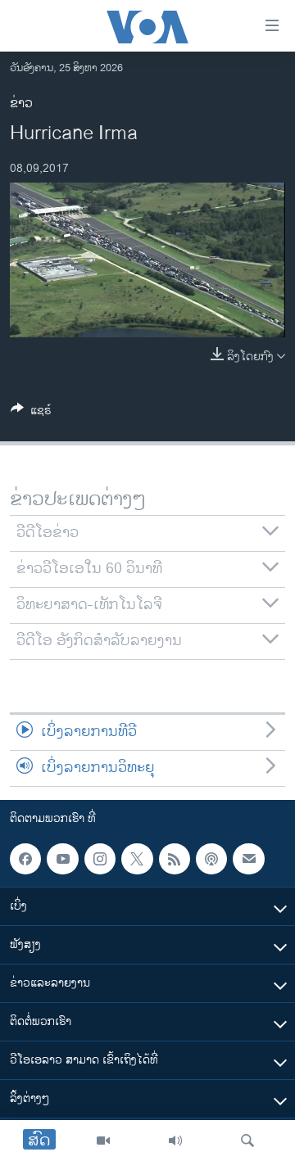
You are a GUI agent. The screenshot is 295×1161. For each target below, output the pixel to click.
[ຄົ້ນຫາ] (247, 1140)
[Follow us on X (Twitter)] (136, 858)
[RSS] (174, 858)
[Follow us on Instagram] (100, 858)
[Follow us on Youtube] (62, 858)
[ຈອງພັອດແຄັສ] (248, 858)
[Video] (103, 1140)
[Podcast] (211, 858)
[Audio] (175, 1140)
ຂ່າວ (21, 104)
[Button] (31, 413)
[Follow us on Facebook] (25, 858)
